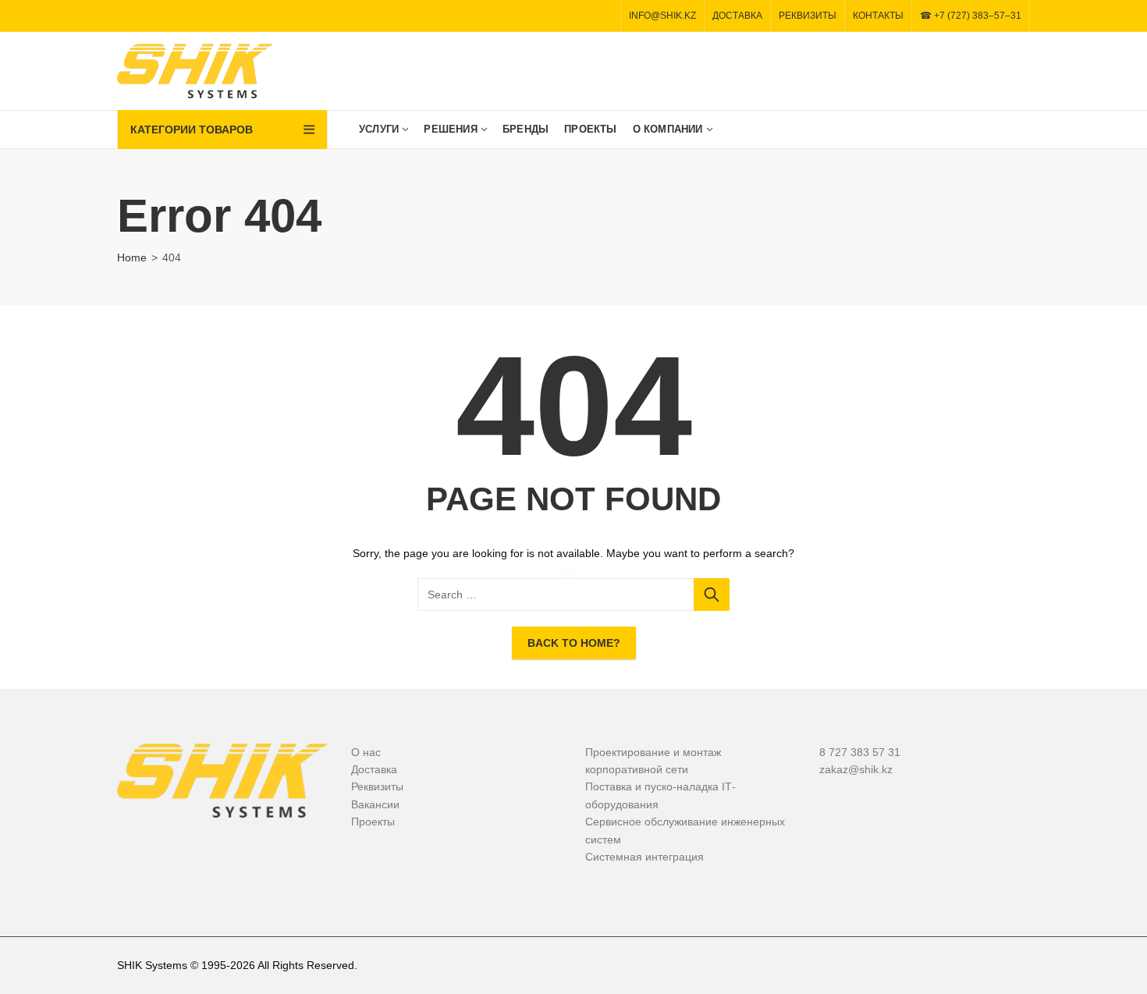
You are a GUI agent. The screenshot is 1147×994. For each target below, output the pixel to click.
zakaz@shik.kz (856, 769)
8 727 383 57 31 (859, 752)
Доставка (374, 769)
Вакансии (375, 804)
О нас (366, 752)
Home (132, 257)
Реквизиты (377, 786)
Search (712, 594)
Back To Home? (573, 643)
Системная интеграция (644, 856)
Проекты (373, 821)
